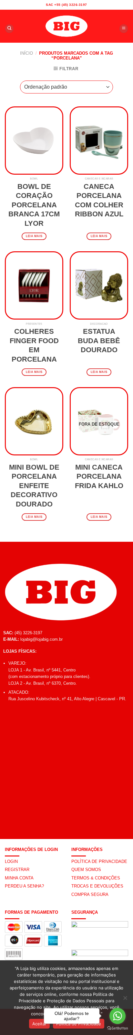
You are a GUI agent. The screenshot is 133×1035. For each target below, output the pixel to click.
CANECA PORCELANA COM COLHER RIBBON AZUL (99, 200)
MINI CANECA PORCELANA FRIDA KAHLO (99, 476)
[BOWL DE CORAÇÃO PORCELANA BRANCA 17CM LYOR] (34, 140)
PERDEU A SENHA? (24, 886)
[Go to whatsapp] (117, 1016)
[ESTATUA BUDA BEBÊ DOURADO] (99, 285)
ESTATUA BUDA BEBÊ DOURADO (99, 340)
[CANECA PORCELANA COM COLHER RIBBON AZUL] (99, 140)
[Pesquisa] (9, 28)
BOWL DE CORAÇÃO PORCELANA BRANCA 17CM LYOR (34, 204)
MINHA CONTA (19, 878)
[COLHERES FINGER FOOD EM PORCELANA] (34, 285)
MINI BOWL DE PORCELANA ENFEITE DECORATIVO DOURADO (34, 485)
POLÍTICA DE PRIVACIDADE (99, 861)
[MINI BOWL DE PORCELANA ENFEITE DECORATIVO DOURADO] (34, 421)
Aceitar (39, 1023)
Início (26, 53)
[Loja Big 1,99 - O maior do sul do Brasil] (66, 26)
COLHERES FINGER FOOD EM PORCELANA (34, 345)
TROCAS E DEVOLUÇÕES (97, 886)
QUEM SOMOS (86, 869)
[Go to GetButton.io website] (117, 1028)
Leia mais (34, 236)
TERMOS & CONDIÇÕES (95, 878)
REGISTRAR (17, 869)
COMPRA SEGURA (89, 894)
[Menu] (123, 28)
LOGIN (11, 861)
